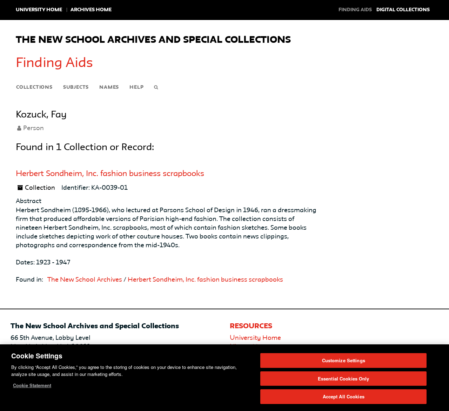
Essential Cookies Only (343, 378)
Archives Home (91, 10)
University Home (39, 10)
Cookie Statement (32, 385)
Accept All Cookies (343, 396)
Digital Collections (403, 10)
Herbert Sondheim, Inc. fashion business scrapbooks (110, 173)
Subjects (76, 87)
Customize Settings (343, 360)
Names (109, 87)
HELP (136, 87)
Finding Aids (54, 63)
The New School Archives (84, 280)
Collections (34, 87)
